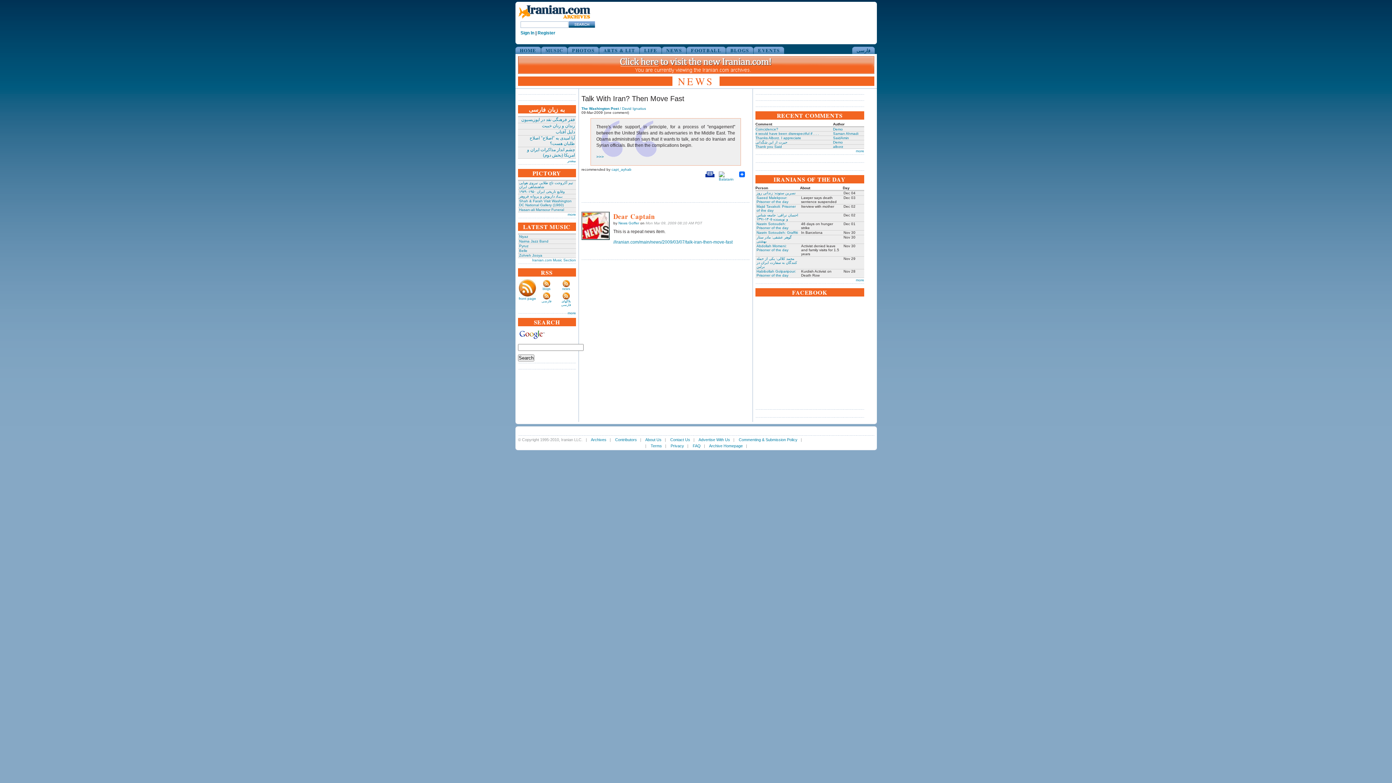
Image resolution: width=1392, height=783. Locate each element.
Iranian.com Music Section (554, 260)
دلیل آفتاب (565, 131)
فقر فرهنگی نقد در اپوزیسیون (548, 119)
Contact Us (680, 440)
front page (527, 299)
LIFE (650, 50)
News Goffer (628, 223)
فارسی (863, 50)
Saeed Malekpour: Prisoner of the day (772, 200)
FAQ (697, 446)
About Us (653, 440)
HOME (528, 50)
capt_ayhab (621, 169)
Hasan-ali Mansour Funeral (541, 210)
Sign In (527, 33)
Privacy (677, 446)
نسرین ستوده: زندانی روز (776, 193)
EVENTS (769, 50)
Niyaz (523, 237)
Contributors (626, 440)
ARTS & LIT (619, 50)
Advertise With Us (714, 440)
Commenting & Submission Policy (768, 440)
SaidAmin (841, 138)
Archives (598, 440)
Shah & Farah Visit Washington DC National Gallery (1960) (545, 203)
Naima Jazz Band (533, 241)
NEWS (674, 50)
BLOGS (739, 50)
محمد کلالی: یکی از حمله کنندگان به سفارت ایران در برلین (777, 263)
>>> (600, 157)
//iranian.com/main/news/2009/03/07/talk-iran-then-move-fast (673, 242)
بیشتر (571, 161)
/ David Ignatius (613, 109)
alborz (838, 147)
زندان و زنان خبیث (558, 125)
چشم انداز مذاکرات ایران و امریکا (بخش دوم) (551, 152)
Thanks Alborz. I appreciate (778, 138)
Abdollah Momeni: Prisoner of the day (772, 248)
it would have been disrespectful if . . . (787, 134)
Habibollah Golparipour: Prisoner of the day (776, 273)
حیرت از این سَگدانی (771, 142)
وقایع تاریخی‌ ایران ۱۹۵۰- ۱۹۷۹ (542, 192)
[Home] (554, 19)
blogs (547, 289)
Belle (523, 251)
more (572, 214)
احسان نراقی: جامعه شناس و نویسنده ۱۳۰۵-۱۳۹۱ (777, 217)
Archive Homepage (726, 446)
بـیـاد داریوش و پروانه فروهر (541, 196)
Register (546, 33)
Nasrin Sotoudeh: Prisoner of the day (772, 226)
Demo (838, 129)
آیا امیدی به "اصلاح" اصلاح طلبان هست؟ (552, 141)
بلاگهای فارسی (566, 303)
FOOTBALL (706, 50)
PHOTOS (583, 50)
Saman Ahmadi (845, 134)
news (566, 289)
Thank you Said (768, 147)
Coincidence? (766, 129)
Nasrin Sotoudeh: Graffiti (777, 233)
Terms (656, 446)
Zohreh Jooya (530, 255)
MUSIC (554, 50)
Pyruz (524, 246)
